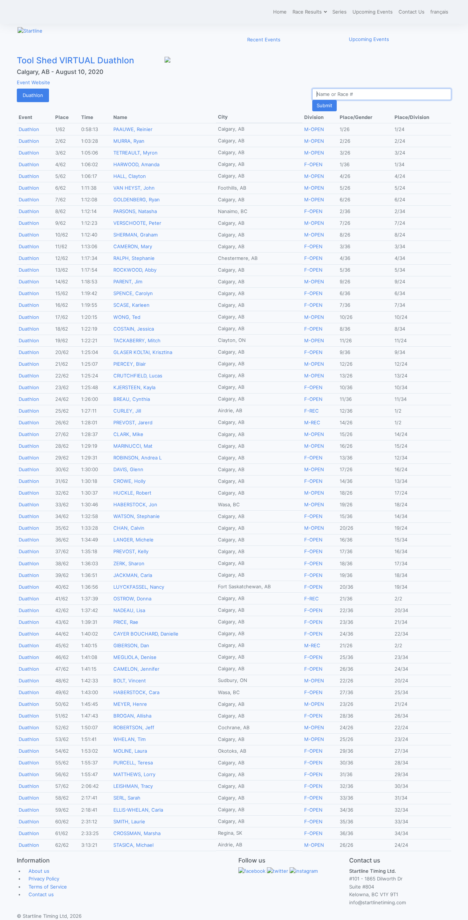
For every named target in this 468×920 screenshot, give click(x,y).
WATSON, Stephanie (136, 516)
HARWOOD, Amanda (136, 164)
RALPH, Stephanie (134, 258)
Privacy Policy (44, 879)
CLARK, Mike (128, 434)
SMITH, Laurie (129, 821)
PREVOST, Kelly (130, 551)
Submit (324, 105)
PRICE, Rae (125, 622)
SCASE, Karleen (131, 305)
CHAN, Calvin (128, 528)
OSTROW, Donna (132, 598)
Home (280, 12)
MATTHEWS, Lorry (134, 774)
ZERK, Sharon (128, 563)
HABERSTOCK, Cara (136, 692)
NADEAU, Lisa (129, 610)
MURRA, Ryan (128, 141)
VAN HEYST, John (134, 188)
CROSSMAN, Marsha (137, 833)
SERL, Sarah (126, 798)
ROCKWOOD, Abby (134, 270)
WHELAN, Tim (129, 739)
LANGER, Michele (133, 540)
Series (339, 12)
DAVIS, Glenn (128, 469)
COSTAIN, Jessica (133, 329)
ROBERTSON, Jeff (133, 727)
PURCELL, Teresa (133, 763)
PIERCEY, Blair (129, 364)
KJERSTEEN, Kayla (134, 387)
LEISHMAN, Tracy (133, 786)
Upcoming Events (372, 12)
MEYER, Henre (130, 704)
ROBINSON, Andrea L (137, 458)
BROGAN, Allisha (132, 716)
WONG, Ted (126, 317)
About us (39, 871)
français (439, 12)
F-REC (311, 411)
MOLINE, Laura (130, 751)
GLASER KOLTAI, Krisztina (142, 352)
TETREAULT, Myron (135, 153)
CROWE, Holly (129, 481)
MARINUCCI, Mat (132, 446)
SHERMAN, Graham (135, 235)
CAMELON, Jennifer (136, 669)
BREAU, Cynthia (131, 399)
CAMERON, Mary (132, 246)
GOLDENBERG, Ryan (136, 199)
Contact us (41, 894)
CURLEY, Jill (127, 411)
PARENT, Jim (127, 281)
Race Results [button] (307, 12)
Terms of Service (48, 887)
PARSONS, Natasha (135, 211)
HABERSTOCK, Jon (135, 504)
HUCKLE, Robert (132, 493)
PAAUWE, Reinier (132, 129)
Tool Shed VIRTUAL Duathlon (75, 60)
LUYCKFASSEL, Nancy (138, 587)
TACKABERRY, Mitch (137, 340)
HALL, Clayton (129, 176)
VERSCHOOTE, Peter (137, 223)
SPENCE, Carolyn (133, 293)
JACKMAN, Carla (132, 575)
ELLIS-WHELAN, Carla (138, 810)
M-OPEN (314, 129)
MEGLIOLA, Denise (134, 657)
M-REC (312, 422)
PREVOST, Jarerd (132, 422)
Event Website (33, 82)
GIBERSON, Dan (131, 645)
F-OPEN (313, 164)
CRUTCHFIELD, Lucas (137, 376)
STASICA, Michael (133, 845)
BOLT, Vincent (129, 681)
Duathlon (33, 95)
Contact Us (411, 12)
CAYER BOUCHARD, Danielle (145, 634)
